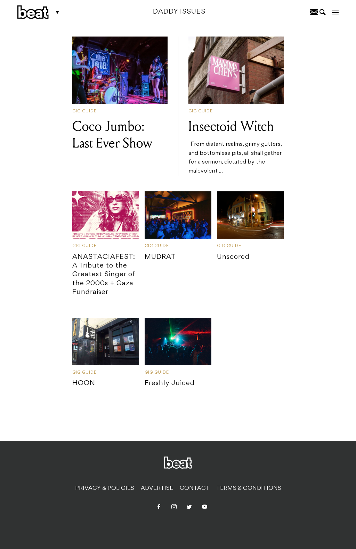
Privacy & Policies (104, 488)
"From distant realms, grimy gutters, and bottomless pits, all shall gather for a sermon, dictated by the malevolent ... (235, 146)
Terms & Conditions (248, 488)
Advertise (157, 488)
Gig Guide (84, 111)
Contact (195, 488)
